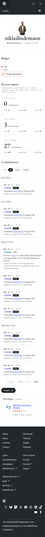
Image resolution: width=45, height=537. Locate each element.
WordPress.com (11, 476)
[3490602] (17, 282)
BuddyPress (9, 490)
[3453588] (17, 372)
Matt (6, 481)
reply (14, 255)
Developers (7, 464)
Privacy (5, 447)
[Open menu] (41, 3)
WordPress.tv (9, 468)
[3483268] (17, 298)
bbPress (7, 485)
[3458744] (17, 355)
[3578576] (17, 215)
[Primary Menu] (39, 10)
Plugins (7, 390)
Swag (27, 468)
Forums (26, 170)
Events (26, 459)
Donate (27, 464)
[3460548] (17, 339)
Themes (26, 438)
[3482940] (17, 315)
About (5, 434)
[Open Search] (33, 3)
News (5, 438)
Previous (10, 382)
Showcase (28, 434)
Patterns (27, 447)
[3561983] (17, 231)
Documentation (9, 459)
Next (36, 382)
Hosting (6, 442)
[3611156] (17, 191)
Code (17, 170)
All (11, 170)
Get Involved (29, 455)
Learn (5, 455)
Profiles (5, 11)
